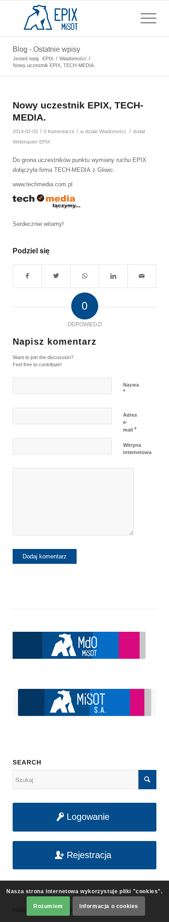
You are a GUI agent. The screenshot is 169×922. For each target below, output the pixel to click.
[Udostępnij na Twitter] (56, 276)
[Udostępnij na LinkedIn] (113, 276)
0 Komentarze (59, 131)
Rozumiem (48, 906)
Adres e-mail (130, 422)
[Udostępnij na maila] (142, 276)
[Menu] (144, 18)
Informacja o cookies (108, 906)
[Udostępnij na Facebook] (27, 276)
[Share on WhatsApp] (85, 276)
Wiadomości (112, 131)
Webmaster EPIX (31, 141)
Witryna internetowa (137, 448)
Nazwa (131, 389)
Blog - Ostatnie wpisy (46, 49)
